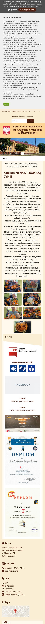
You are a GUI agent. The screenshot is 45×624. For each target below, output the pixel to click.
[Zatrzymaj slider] (22, 153)
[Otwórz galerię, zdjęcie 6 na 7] (32, 313)
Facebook (8, 589)
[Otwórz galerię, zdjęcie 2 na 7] (32, 286)
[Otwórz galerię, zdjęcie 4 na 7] (32, 299)
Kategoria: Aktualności (28, 164)
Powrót (8, 336)
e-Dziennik (9, 586)
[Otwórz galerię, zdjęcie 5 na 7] (13, 313)
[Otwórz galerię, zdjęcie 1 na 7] (13, 286)
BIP (6, 583)
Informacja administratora (26, 116)
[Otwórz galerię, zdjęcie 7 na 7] (22, 327)
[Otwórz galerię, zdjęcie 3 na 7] (13, 299)
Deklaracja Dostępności (14, 595)
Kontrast (15, 116)
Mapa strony (17, 111)
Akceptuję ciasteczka (27, 10)
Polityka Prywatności (13, 592)
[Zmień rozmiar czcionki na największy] (40, 111)
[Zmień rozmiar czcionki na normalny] (29, 111)
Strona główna (7, 111)
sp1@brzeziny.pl (11, 571)
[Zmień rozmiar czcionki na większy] (34, 111)
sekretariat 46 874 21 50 (14, 568)
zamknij (6, 104)
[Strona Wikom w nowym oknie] (7, 622)
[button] (2, 146)
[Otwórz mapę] (15, 611)
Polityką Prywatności (17, 4)
